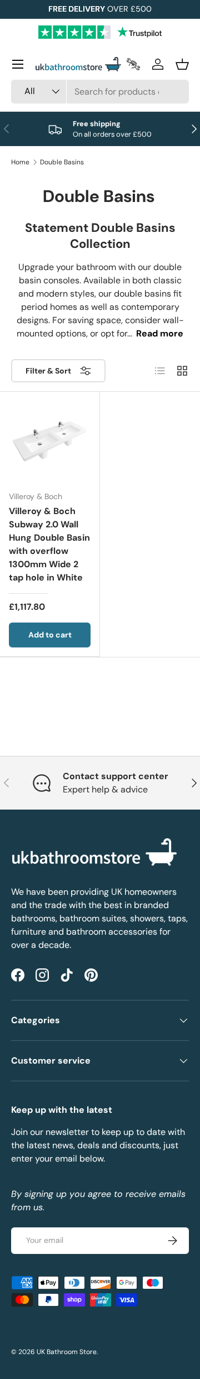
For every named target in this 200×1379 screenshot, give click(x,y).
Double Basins (62, 162)
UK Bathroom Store (67, 1351)
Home (20, 162)
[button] (182, 64)
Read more (159, 333)
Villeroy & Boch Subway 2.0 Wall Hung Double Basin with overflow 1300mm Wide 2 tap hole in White (49, 544)
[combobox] (100, 91)
